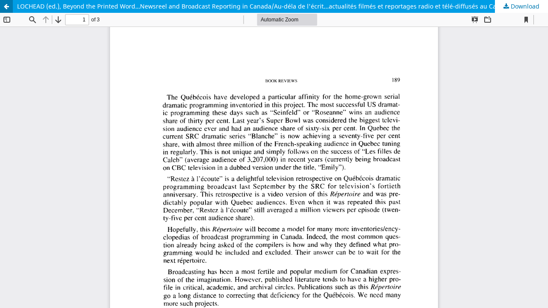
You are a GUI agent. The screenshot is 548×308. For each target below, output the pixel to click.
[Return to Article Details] (6, 6)
